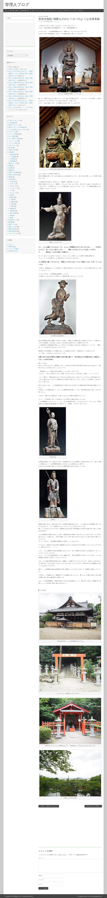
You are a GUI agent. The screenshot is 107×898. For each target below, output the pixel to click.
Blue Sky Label (14, 10)
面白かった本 (12, 226)
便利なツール (12, 163)
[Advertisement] (70, 828)
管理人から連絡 (13, 172)
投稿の (12, 246)
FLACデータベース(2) (70, 10)
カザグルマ (13, 186)
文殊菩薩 (46, 16)
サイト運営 (11, 136)
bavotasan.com (98, 896)
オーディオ (11, 132)
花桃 (11, 215)
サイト (40, 884)
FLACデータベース (14, 120)
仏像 (39, 16)
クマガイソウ (14, 188)
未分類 (10, 168)
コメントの (13, 248)
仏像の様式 (13, 154)
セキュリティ (12, 145)
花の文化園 (13, 213)
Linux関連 (11, 122)
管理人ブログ (17, 4)
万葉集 (80, 10)
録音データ (11, 224)
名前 (40, 875)
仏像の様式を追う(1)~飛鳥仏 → (93, 806)
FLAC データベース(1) (55, 10)
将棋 (9, 165)
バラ (11, 190)
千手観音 (12, 159)
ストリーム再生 (13, 143)
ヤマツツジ (13, 192)
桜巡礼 (12, 197)
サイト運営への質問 (14, 138)
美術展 (10, 177)
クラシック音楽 (13, 134)
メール (40, 880)
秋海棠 (12, 208)
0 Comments (56, 21)
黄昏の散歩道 (12, 231)
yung (41, 21)
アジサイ (12, 183)
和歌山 (13, 201)
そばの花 (12, 181)
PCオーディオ (35, 10)
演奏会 (10, 170)
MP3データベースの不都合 (16, 127)
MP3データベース (13, 125)
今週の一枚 (11, 150)
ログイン (11, 244)
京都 (12, 199)
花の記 (10, 179)
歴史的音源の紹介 (25, 10)
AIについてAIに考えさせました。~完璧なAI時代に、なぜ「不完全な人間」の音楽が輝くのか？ (20, 73)
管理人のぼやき (13, 174)
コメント (41, 858)
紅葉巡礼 (12, 211)
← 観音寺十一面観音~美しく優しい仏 (49, 806)
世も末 (10, 147)
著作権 (10, 222)
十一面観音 (13, 156)
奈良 (42, 16)
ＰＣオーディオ (13, 233)
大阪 (12, 204)
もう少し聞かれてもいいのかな (17, 129)
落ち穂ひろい (12, 220)
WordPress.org (12, 251)
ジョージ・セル (13, 141)
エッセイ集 (44, 10)
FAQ (6, 10)
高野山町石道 (12, 229)
